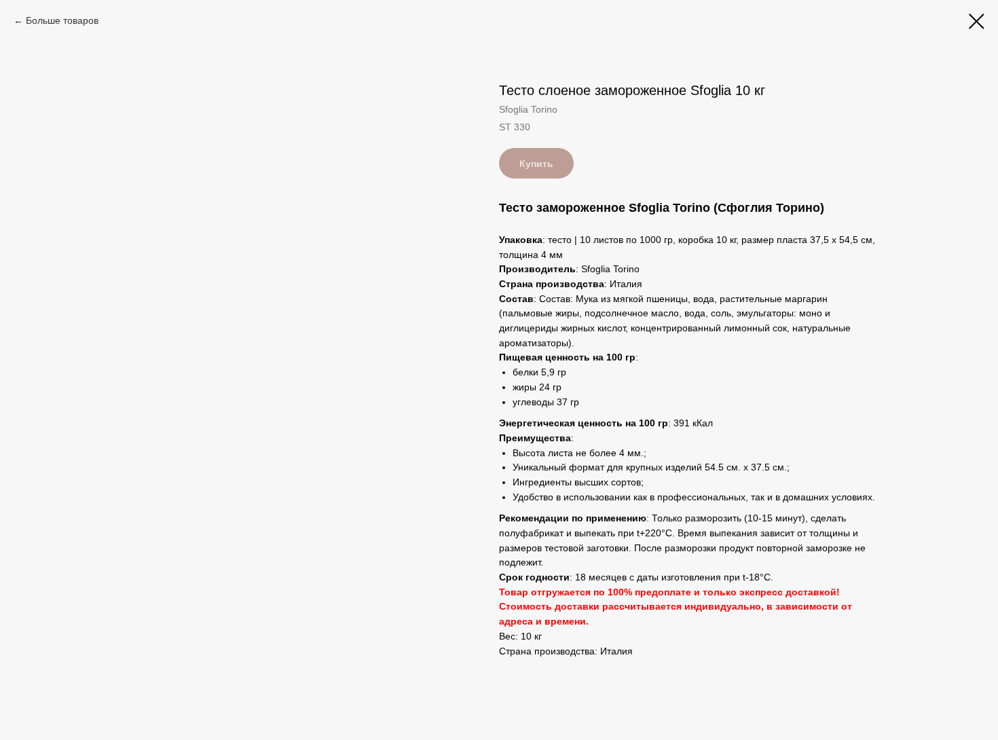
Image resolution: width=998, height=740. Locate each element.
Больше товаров (62, 20)
